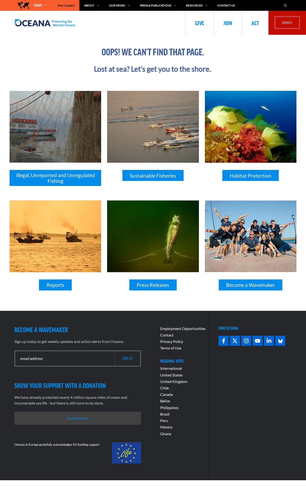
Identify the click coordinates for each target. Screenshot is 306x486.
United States (171, 375)
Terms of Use (170, 348)
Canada (166, 394)
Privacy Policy (171, 341)
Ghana (165, 433)
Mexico (166, 427)
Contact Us (226, 5)
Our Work (117, 5)
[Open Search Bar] (285, 5)
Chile (164, 388)
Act (255, 23)
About (89, 5)
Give (199, 23)
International (171, 368)
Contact (167, 335)
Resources (194, 5)
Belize (165, 401)
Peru (164, 420)
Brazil (164, 414)
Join (228, 23)
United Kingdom (173, 381)
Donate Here (77, 418)
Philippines (169, 407)
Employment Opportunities (183, 328)
